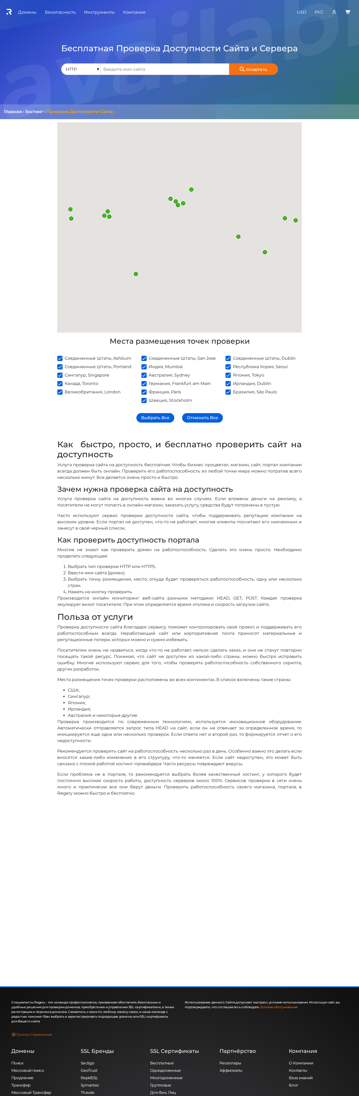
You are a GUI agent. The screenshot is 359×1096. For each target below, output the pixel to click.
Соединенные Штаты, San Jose (182, 358)
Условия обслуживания (279, 1007)
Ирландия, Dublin (252, 383)
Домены (22, 1051)
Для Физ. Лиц (163, 1092)
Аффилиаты (230, 1070)
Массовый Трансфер (31, 1092)
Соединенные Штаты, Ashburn (98, 358)
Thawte (87, 1092)
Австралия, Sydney (169, 375)
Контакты (298, 1070)
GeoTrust (89, 1070)
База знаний (300, 1077)
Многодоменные (166, 1077)
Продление (22, 1077)
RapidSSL (89, 1077)
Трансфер (20, 1085)
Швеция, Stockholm (170, 400)
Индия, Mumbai (166, 366)
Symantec (90, 1085)
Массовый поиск (27, 1070)
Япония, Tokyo (248, 375)
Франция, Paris (165, 391)
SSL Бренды (97, 1051)
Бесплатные (161, 1063)
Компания (303, 1051)
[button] (109, 217)
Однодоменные (165, 1070)
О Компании (301, 1063)
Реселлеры (230, 1063)
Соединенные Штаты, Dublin (264, 358)
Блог (293, 1085)
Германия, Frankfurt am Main (180, 383)
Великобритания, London (93, 391)
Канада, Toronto (81, 383)
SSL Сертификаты (174, 1051)
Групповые (160, 1085)
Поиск (17, 1063)
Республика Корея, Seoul (260, 366)
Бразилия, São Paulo (255, 391)
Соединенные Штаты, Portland (98, 366)
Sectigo (87, 1063)
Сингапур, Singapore (87, 375)
